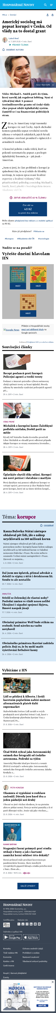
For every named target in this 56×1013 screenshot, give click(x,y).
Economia (7, 957)
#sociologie (43, 238)
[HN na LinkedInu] (31, 924)
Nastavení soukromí (31, 957)
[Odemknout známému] (52, 15)
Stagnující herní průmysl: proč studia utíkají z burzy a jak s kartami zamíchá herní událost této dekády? (27, 852)
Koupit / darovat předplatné (15, 973)
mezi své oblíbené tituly (32, 329)
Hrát (18, 286)
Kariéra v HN (8, 961)
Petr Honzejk (17, 787)
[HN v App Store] (31, 937)
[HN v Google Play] (12, 937)
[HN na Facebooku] (23, 924)
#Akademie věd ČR (25, 238)
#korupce (9, 238)
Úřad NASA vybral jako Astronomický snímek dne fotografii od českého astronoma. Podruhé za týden (27, 755)
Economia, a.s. (20, 909)
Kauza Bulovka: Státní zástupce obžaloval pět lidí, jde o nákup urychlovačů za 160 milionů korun (26, 535)
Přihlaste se (39, 231)
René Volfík (46, 85)
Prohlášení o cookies (31, 953)
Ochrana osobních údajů (33, 949)
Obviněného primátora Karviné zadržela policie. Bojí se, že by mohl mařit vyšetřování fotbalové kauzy (28, 646)
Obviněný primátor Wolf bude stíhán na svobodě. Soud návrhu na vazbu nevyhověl (28, 625)
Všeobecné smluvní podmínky (35, 961)
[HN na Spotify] (35, 924)
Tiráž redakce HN (10, 953)
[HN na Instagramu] (27, 924)
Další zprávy (28, 886)
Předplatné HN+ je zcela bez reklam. (40, 342)
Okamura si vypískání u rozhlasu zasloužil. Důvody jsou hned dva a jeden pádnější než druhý (24, 796)
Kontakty (7, 949)
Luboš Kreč (14, 38)
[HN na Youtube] (39, 924)
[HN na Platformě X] (19, 924)
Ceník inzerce (8, 966)
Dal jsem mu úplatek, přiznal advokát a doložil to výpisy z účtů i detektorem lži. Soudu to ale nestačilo (27, 576)
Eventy (6, 977)
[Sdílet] (47, 15)
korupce (26, 517)
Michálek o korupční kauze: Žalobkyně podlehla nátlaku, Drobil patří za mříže (28, 429)
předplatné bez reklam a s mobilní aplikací (34, 220)
